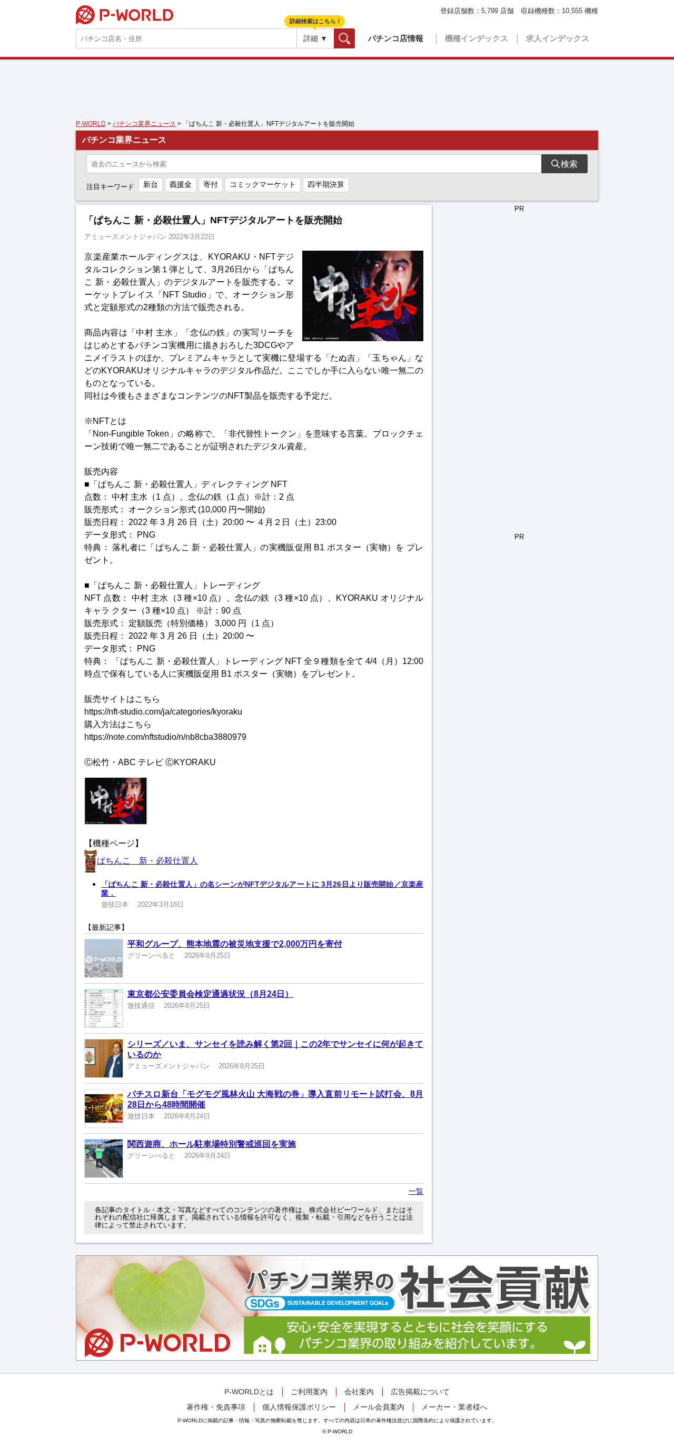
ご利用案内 (309, 1391)
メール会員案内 (378, 1407)
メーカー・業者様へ (454, 1407)
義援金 (181, 184)
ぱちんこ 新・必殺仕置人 (147, 860)
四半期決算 (326, 184)
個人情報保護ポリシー (299, 1407)
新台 (150, 184)
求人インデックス (557, 38)
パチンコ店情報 (395, 38)
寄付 (210, 184)
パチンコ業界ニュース (144, 123)
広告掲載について (420, 1391)
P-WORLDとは (249, 1391)
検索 (354, 38)
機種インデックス (476, 38)
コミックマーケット (263, 184)
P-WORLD (124, 14)
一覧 (416, 1191)
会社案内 (359, 1391)
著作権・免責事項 (215, 1407)
